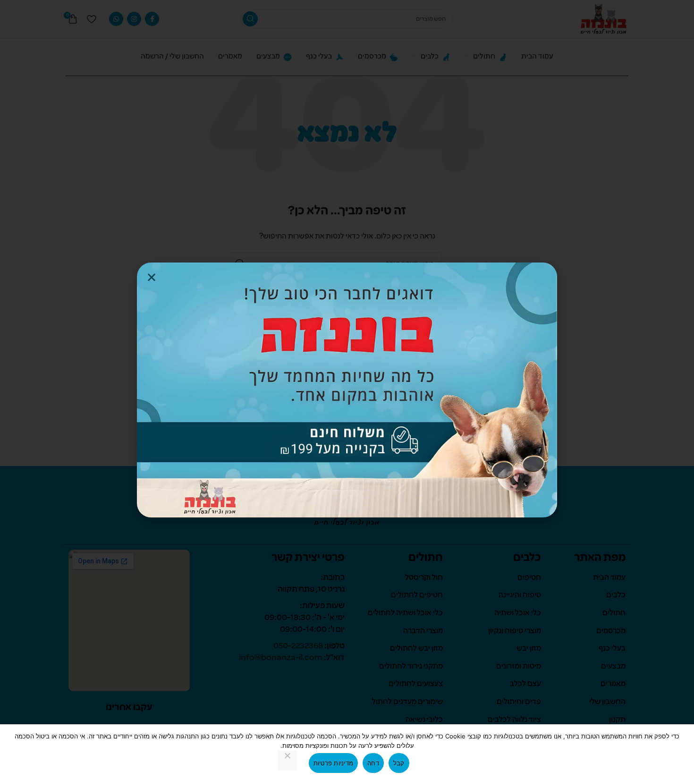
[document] (347, 390)
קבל (399, 763)
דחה (373, 763)
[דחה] (287, 761)
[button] (151, 277)
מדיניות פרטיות (333, 763)
